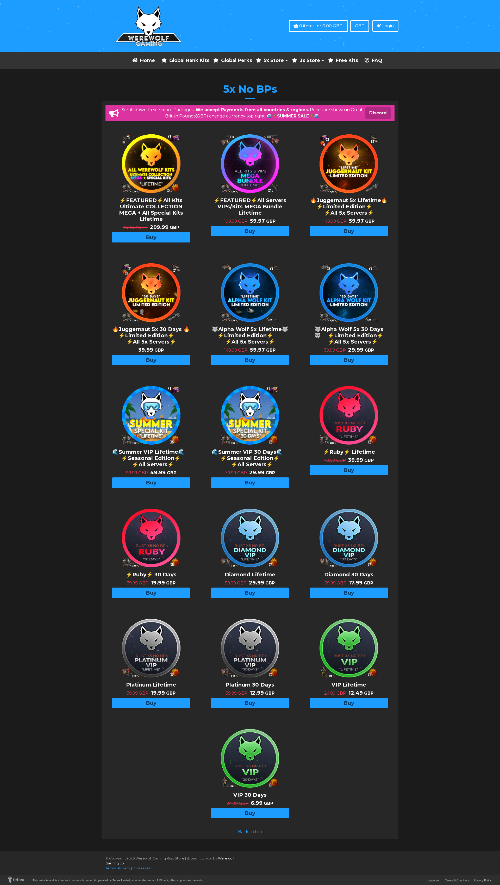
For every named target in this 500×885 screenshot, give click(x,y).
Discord (378, 112)
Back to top (250, 831)
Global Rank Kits (189, 60)
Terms (110, 868)
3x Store (310, 60)
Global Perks (236, 60)
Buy (151, 237)
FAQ (377, 60)
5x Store (274, 60)
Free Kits (347, 60)
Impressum (142, 868)
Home (147, 60)
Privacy (124, 868)
